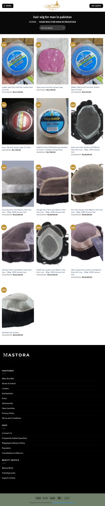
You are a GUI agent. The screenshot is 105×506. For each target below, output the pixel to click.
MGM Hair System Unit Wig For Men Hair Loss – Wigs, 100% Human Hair (51, 271)
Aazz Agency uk (58, 502)
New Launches (8, 408)
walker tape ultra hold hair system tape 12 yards (17, 88)
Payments (6, 448)
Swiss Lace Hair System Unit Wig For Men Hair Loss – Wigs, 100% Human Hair (85, 149)
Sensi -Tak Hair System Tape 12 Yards (16, 147)
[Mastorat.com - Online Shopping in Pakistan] (52, 6)
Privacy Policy (8, 413)
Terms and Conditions (11, 418)
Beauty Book (7, 468)
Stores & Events (9, 383)
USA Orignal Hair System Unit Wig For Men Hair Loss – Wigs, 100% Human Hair (86, 272)
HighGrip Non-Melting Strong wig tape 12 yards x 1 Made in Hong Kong (51, 148)
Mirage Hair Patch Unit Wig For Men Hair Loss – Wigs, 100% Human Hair (51, 211)
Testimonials (7, 403)
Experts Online (8, 478)
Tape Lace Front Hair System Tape (49, 87)
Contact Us (7, 433)
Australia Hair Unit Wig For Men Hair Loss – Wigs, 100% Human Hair (17, 211)
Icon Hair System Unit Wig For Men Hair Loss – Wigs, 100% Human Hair (87, 211)
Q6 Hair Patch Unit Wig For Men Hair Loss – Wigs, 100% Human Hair (17, 271)
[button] (7, 6)
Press (4, 398)
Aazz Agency (70, 502)
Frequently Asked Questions (14, 438)
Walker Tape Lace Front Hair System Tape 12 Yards (85, 88)
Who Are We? (8, 378)
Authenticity (7, 393)
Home (32, 21)
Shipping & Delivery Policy (13, 443)
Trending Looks (8, 473)
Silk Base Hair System (10, 332)
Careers (5, 388)
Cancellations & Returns (12, 453)
